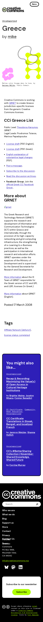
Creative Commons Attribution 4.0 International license (24, 613)
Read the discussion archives (21, 176)
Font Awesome (33, 615)
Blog (4, 518)
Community (30, 409)
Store (5, 527)
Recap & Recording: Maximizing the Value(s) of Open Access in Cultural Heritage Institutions (20, 384)
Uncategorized (9, 21)
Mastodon (14, 567)
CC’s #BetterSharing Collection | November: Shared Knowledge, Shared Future (19, 455)
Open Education (14, 411)
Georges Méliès (8, 85)
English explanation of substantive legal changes (19, 156)
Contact (6, 531)
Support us (8, 522)
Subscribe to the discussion (20, 171)
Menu (34, 4)
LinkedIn (21, 567)
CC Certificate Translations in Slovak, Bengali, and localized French (19, 423)
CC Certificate (14, 409)
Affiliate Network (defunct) (17, 330)
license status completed (17, 335)
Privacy (6, 535)
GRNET (12, 103)
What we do (8, 514)
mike (12, 36)
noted (34, 606)
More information (12, 277)
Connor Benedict (23, 398)
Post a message (14, 165)
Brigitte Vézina (17, 395)
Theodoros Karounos (27, 127)
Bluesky (7, 567)
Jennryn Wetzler (17, 432)
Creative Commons (13, 10)
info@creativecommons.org (15, 560)
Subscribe (21, 592)
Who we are (8, 510)
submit (37, 504)
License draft (13, 143)
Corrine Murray (17, 465)
